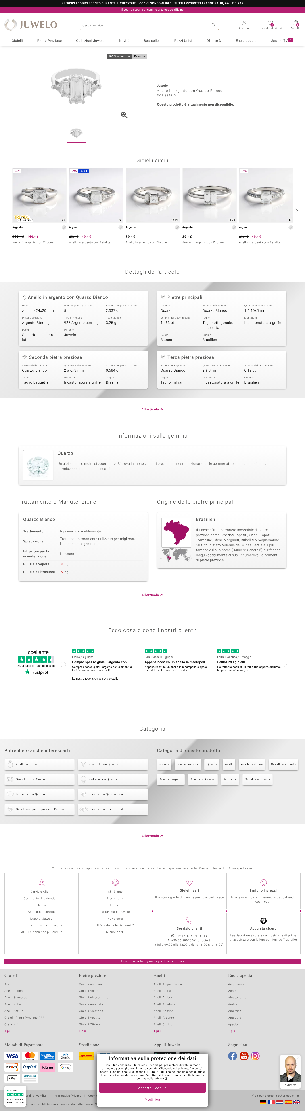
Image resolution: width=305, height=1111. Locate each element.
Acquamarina (237, 984)
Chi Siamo (115, 892)
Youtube (244, 1056)
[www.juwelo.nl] (279, 1102)
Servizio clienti (189, 928)
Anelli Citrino (163, 1024)
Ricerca (214, 25)
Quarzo (167, 310)
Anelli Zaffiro (13, 1011)
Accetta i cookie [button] (152, 1088)
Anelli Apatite (163, 1011)
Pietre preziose (187, 764)
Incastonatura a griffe (262, 322)
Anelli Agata (162, 991)
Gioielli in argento (283, 764)
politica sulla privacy (150, 1079)
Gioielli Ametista (91, 1004)
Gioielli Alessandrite (93, 998)
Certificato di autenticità (41, 898)
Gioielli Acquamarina (94, 984)
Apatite (233, 1024)
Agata (232, 991)
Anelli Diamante (15, 991)
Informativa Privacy (67, 1096)
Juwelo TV (282, 40)
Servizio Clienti (41, 892)
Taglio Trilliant (173, 382)
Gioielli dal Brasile (257, 779)
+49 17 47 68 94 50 (189, 936)
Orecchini (11, 1024)
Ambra (233, 1004)
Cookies (94, 1096)
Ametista (234, 1018)
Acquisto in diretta (41, 912)
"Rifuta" (151, 1072)
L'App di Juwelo (41, 919)
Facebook (232, 1056)
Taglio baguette (35, 382)
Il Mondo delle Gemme (113, 925)
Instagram (255, 1056)
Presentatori (115, 898)
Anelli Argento (164, 1018)
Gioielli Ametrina (91, 1011)
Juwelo (70, 335)
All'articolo (150, 409)
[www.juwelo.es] (288, 1102)
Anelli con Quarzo (202, 779)
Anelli (229, 764)
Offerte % (214, 40)
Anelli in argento (170, 779)
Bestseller (152, 40)
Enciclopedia (246, 40)
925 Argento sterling (81, 322)
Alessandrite (237, 998)
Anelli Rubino (14, 1004)
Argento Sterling (36, 322)
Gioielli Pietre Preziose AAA (24, 1018)
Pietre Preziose (49, 40)
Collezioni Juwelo (90, 40)
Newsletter (115, 919)
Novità (124, 40)
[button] (244, 25)
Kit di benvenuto (41, 905)
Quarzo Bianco (215, 310)
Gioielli (17, 40)
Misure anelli (115, 932)
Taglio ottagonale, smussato (218, 325)
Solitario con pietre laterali (38, 337)
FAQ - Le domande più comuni (41, 932)
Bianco (166, 339)
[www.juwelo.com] (296, 1102)
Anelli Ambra (163, 998)
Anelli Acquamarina (168, 984)
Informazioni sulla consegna (41, 925)
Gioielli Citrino (89, 1024)
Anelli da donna (252, 764)
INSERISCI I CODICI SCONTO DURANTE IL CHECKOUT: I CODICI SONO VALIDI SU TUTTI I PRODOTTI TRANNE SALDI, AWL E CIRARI (152, 3)
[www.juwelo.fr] (271, 1102)
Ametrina (235, 1011)
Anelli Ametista (165, 1004)
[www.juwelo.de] (263, 1102)
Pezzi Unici (183, 40)
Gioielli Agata (89, 991)
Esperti (115, 905)
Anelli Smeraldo (15, 998)
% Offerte (230, 779)
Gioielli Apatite (89, 1018)
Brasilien (210, 339)
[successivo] (296, 210)
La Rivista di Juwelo (115, 912)
